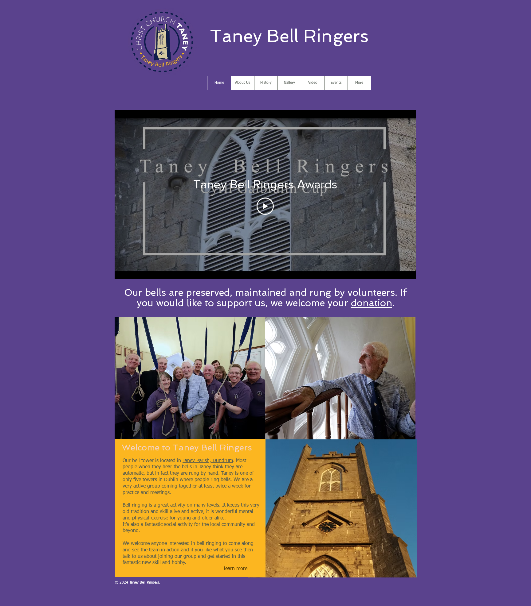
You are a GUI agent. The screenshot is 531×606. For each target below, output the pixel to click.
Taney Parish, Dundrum (208, 460)
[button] (190, 378)
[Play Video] (265, 206)
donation (371, 302)
